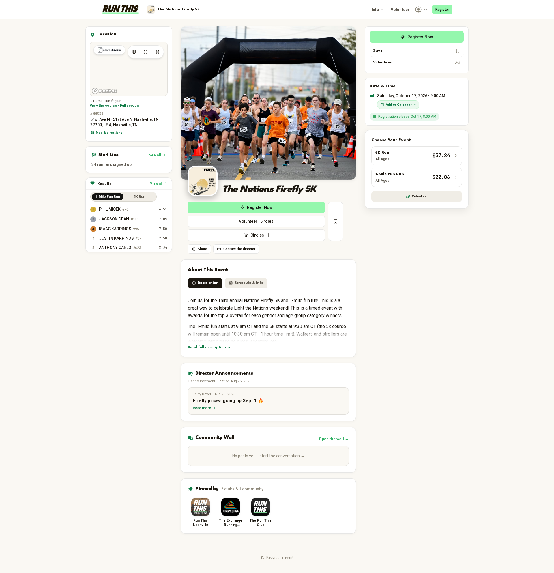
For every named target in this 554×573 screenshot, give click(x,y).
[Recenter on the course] (146, 52)
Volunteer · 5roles (256, 221)
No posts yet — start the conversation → (268, 456)
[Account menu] (421, 9)
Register (442, 10)
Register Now (259, 207)
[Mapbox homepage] (104, 91)
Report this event (279, 557)
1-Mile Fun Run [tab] (107, 196)
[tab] (205, 283)
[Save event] (335, 221)
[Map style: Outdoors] (134, 52)
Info (375, 9)
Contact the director (239, 249)
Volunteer (400, 9)
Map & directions (109, 132)
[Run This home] (121, 9)
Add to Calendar (399, 104)
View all (156, 183)
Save (378, 51)
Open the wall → (334, 439)
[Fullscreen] (157, 52)
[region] (128, 69)
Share (202, 249)
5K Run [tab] (139, 196)
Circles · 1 (259, 235)
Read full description (207, 347)
